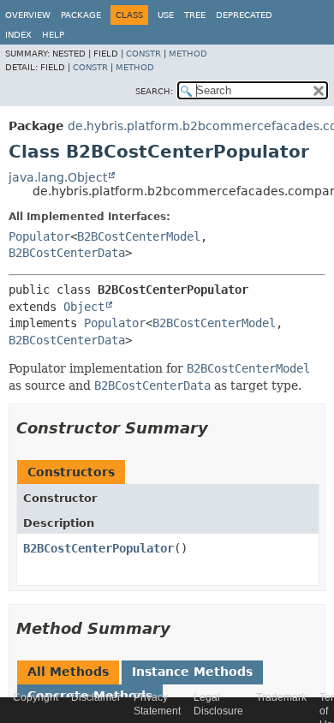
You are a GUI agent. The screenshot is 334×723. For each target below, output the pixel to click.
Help (53, 34)
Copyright (35, 697)
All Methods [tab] (68, 671)
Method (188, 53)
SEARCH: (154, 91)
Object (83, 307)
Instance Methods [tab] (192, 671)
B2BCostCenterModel (138, 236)
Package (81, 15)
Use (166, 15)
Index (18, 34)
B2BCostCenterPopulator (98, 548)
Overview (28, 15)
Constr (143, 53)
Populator (39, 236)
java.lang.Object (58, 177)
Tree (195, 15)
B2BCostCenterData (67, 253)
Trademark (281, 697)
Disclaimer (96, 697)
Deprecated (244, 15)
